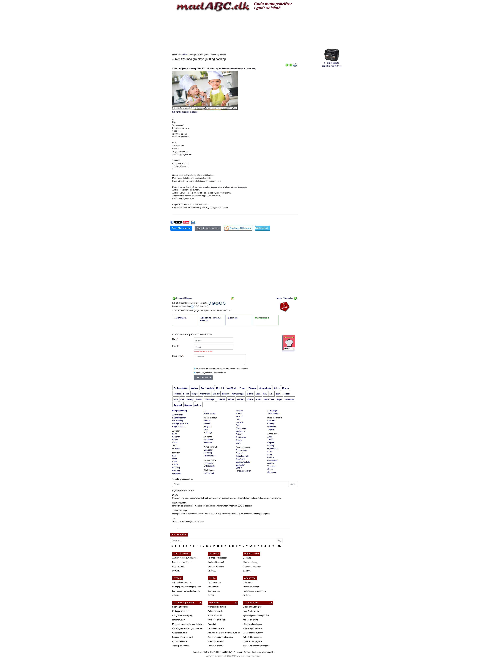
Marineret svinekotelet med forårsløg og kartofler (188, 624)
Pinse (174, 461)
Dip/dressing (241, 428)
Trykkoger (208, 432)
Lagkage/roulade (243, 461)
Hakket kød (209, 473)
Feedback (263, 228)
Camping (208, 452)
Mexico (270, 457)
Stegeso (207, 426)
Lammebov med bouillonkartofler (186, 590)
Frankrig (270, 445)
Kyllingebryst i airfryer (217, 606)
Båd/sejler (208, 449)
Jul (205, 410)
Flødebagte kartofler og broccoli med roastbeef (188, 628)
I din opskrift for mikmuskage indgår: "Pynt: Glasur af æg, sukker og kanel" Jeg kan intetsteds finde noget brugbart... (221, 513)
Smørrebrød (241, 436)
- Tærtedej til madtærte (252, 628)
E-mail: (175, 346)
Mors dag (176, 467)
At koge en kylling (250, 619)
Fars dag (176, 470)
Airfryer (207, 420)
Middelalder (272, 460)
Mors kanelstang (250, 562)
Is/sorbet (239, 410)
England (270, 442)
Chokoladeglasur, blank (253, 632)
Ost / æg (239, 434)
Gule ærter (247, 582)
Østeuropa (271, 472)
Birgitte (175, 494)
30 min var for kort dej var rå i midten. (188, 521)
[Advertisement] (234, 32)
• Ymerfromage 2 (261, 318)
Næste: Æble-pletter (285, 297)
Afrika (269, 436)
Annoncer (238, 651)
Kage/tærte (240, 459)
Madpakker (240, 431)
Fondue (207, 423)
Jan (173, 518)
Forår (174, 433)
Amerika (271, 439)
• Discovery (232, 318)
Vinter (174, 442)
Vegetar (270, 429)
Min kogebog (177, 420)
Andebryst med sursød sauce (185, 557)
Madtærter (240, 464)
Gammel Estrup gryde (252, 641)
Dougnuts (247, 557)
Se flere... (176, 570)
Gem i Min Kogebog (181, 228)
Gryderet (239, 422)
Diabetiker (271, 426)
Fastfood (239, 416)
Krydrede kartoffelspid (217, 619)
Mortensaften (209, 413)
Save (187, 222)
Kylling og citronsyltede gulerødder (186, 586)
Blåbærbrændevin (215, 611)
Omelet (239, 467)
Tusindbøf (212, 624)
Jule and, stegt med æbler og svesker (224, 632)
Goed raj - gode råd (216, 641)
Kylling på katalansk (180, 611)
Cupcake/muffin (242, 455)
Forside (184, 54)
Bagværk (240, 453)
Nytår (174, 458)
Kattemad (208, 442)
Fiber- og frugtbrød (180, 606)
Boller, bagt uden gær (252, 606)
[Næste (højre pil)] (291, 64)
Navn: (175, 338)
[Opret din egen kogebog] (288, 343)
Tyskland (271, 466)
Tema (174, 445)
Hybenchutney (178, 619)
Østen (270, 469)
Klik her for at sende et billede (184, 111)
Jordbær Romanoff (216, 562)
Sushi (238, 442)
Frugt (238, 419)
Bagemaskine (241, 450)
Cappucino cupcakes (252, 566)
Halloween (176, 473)
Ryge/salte (208, 462)
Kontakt (247, 651)
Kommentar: (178, 356)
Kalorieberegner (179, 417)
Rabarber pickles (215, 615)
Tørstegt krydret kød (180, 645)
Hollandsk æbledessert (217, 557)
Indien (269, 451)
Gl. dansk (176, 448)
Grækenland (272, 448)
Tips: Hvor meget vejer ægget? (256, 645)
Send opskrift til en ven (240, 228)
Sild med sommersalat (182, 582)
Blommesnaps (214, 590)
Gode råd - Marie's (216, 645)
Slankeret (271, 420)
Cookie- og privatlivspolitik (263, 651)
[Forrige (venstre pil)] (287, 64)
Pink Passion (213, 586)
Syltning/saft (209, 465)
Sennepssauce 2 (179, 632)
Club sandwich (178, 566)
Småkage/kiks (273, 413)
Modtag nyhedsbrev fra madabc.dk (211, 372)
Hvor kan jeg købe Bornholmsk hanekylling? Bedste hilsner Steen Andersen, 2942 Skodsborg (212, 505)
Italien (269, 454)
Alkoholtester (177, 414)
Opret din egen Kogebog (207, 228)
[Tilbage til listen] (232, 297)
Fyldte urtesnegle (179, 641)
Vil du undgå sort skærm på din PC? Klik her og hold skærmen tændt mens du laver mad (213, 68)
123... (279, 545)
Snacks (239, 440)
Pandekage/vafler (243, 470)
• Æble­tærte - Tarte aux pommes (210, 319)
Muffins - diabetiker (216, 566)
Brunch (239, 413)
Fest (174, 455)
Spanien (270, 463)
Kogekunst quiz (178, 426)
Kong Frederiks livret (252, 611)
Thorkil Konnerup (179, 510)
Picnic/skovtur (210, 455)
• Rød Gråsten (180, 318)
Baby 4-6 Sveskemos (252, 637)
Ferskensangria (214, 582)
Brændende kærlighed (181, 562)
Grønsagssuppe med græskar (220, 637)
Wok (206, 429)
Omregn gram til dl (180, 423)
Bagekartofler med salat (182, 637)
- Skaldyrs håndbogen (252, 624)
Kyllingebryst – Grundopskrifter (256, 615)
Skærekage (272, 410)
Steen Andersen (179, 502)
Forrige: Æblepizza (184, 297)
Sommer (176, 436)
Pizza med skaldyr (251, 586)
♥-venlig (270, 423)
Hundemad (208, 439)
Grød (238, 425)
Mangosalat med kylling (182, 615)
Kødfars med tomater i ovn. (254, 590)
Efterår (175, 439)
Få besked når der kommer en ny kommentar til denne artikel (222, 368)
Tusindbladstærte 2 (216, 628)
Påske (175, 464)
